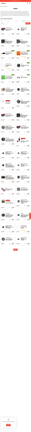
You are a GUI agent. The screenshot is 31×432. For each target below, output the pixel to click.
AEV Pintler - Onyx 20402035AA (23, 239)
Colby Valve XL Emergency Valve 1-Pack (25, 141)
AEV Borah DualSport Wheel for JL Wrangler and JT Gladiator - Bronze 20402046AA (9, 128)
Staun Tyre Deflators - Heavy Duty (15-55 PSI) (9, 78)
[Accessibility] (30, 218)
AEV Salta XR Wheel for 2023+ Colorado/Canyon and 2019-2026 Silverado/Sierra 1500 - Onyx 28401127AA (9, 178)
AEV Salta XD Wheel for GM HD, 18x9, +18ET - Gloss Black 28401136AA (25, 90)
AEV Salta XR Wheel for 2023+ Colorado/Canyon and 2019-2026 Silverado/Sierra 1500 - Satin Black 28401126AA (9, 166)
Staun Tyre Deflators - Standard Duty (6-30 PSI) (24, 54)
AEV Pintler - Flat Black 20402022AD (24, 165)
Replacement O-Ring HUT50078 (8, 66)
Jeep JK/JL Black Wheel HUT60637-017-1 (9, 30)
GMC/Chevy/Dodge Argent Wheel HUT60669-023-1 (24, 190)
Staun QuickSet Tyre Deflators (8, 54)
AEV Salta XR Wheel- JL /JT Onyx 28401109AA (9, 227)
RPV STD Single (7, 103)
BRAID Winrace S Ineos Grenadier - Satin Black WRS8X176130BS (24, 42)
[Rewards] (30, 216)
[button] (10, 45)
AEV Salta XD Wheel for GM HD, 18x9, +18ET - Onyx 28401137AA (25, 202)
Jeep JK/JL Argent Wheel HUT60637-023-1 (9, 116)
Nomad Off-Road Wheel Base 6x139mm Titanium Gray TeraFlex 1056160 (25, 216)
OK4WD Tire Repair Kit (24, 77)
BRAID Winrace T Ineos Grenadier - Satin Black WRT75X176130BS (9, 42)
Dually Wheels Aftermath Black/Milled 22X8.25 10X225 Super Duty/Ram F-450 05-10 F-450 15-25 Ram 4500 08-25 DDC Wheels (9, 140)
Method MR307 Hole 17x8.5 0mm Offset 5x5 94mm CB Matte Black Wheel (9, 216)
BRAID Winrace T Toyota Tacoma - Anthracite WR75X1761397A (24, 116)
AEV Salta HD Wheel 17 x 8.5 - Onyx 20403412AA (9, 153)
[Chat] (30, 214)
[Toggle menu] (1, 3)
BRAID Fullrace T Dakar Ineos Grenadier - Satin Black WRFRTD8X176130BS (25, 102)
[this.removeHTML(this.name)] (3, 29)
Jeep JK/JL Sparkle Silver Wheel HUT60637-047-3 (25, 128)
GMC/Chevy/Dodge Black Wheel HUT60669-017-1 (9, 239)
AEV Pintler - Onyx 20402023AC (23, 30)
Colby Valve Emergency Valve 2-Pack (9, 190)
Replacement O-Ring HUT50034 (24, 227)
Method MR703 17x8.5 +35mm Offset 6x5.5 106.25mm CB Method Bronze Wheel (9, 90)
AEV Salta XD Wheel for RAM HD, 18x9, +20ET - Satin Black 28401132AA (25, 178)
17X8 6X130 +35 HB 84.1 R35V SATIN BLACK (25, 66)
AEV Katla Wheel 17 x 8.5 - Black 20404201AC (25, 153)
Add (28, 145)
